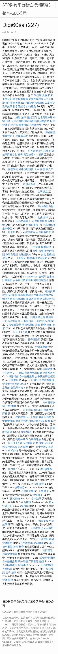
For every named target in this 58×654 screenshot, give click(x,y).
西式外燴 (15, 498)
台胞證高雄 (17, 387)
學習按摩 (20, 417)
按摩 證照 (39, 483)
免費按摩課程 (44, 298)
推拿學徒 (7, 228)
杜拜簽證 (48, 550)
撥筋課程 (23, 565)
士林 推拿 (11, 406)
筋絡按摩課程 (36, 98)
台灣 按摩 (11, 572)
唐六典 (49, 169)
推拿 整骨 (40, 324)
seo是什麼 (32, 417)
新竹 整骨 (18, 546)
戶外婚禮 (33, 150)
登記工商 (32, 117)
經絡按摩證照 (25, 295)
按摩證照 (30, 232)
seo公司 (38, 409)
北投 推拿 (43, 217)
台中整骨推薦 (26, 376)
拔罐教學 (31, 298)
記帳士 (43, 557)
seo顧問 (49, 320)
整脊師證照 (34, 339)
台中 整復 (39, 169)
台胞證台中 (35, 124)
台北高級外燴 (45, 117)
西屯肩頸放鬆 (37, 317)
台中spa (37, 494)
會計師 (51, 557)
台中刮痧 (13, 124)
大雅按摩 (23, 446)
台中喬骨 (35, 246)
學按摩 (37, 95)
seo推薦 (12, 320)
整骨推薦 (24, 124)
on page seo (30, 276)
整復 (41, 561)
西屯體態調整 (47, 372)
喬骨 (50, 206)
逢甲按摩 (7, 106)
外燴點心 (7, 568)
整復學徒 (13, 169)
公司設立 (43, 191)
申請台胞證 (12, 254)
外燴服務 (31, 106)
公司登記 (26, 431)
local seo (43, 520)
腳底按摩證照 (41, 280)
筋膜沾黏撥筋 (41, 121)
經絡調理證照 (26, 169)
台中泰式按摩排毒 (23, 280)
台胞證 (27, 502)
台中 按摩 (38, 250)
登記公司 (42, 258)
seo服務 (38, 154)
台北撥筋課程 (31, 372)
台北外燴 (34, 420)
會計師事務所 (9, 565)
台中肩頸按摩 (43, 232)
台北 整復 (46, 254)
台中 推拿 (38, 443)
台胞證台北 (36, 528)
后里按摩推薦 (9, 554)
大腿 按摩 (47, 95)
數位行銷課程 (9, 446)
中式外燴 (13, 450)
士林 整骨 (43, 491)
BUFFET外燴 (20, 332)
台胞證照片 (25, 254)
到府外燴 (7, 298)
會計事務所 (41, 346)
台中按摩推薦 (39, 221)
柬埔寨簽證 (21, 135)
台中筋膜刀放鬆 (44, 446)
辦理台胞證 (21, 420)
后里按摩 (47, 369)
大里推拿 (28, 409)
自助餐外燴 (34, 439)
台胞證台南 (27, 320)
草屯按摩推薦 (20, 98)
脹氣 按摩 (20, 117)
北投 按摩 (44, 420)
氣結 (21, 372)
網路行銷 (14, 376)
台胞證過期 (29, 184)
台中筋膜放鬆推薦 (45, 376)
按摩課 (42, 276)
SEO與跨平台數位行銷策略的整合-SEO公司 (27, 9)
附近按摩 (29, 154)
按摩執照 (19, 487)
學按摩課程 (19, 298)
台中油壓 (36, 498)
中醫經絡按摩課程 (34, 102)
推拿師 (11, 232)
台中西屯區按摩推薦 (22, 121)
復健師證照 (15, 324)
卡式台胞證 (49, 224)
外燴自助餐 (32, 224)
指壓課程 (32, 258)
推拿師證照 (19, 106)
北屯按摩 (43, 150)
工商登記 (7, 98)
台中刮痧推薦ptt (15, 102)
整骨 (20, 154)
